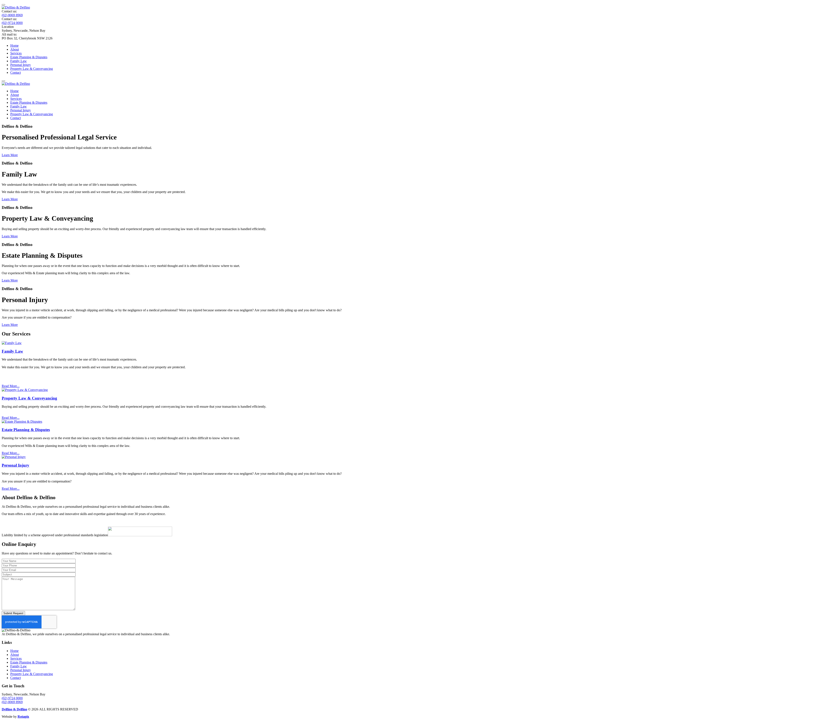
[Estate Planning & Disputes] (22, 421)
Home (14, 45)
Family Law (18, 61)
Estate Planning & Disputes (28, 57)
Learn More (10, 155)
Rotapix (23, 716)
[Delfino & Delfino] (16, 7)
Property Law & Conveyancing (31, 68)
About (14, 49)
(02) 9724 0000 (12, 23)
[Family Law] (12, 343)
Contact (15, 72)
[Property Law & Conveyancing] (25, 390)
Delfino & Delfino (14, 709)
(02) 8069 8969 (12, 15)
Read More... (10, 386)
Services (16, 53)
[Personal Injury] (14, 457)
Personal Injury (20, 65)
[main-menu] (3, 4)
